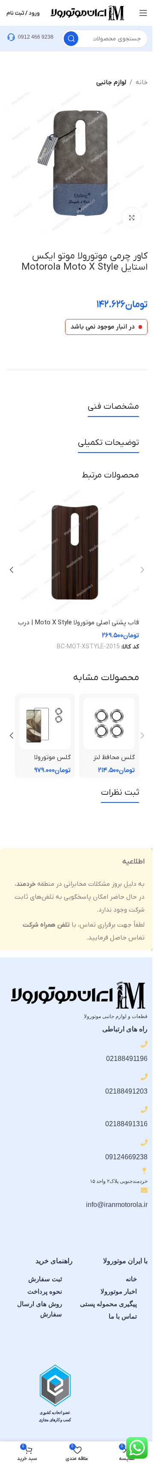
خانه (142, 82)
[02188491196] (144, 1044)
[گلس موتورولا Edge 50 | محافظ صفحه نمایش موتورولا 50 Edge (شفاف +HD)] (45, 723)
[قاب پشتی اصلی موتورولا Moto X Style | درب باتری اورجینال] (77, 552)
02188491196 (127, 1058)
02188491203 (126, 1091)
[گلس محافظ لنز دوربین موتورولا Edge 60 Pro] (109, 723)
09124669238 (126, 1157)
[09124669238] (144, 1142)
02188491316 (126, 1124)
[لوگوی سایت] (86, 12)
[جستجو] (71, 38)
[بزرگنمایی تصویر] (131, 217)
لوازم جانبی (111, 82)
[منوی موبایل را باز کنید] (143, 12)
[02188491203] (144, 1076)
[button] (142, 569)
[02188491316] (144, 1109)
